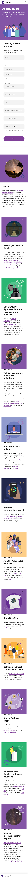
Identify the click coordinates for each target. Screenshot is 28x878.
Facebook (16, 467)
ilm (21, 404)
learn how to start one (10, 733)
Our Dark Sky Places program (12, 842)
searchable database (10, 324)
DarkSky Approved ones (13, 268)
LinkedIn (15, 469)
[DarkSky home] (2, 876)
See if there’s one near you (12, 730)
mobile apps (7, 405)
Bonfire (6, 628)
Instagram (7, 469)
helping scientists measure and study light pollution (13, 517)
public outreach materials (16, 673)
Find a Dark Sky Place (17, 862)
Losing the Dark (15, 404)
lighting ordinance (18, 787)
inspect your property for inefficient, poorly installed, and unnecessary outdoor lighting (13, 262)
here (10, 579)
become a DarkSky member (12, 192)
